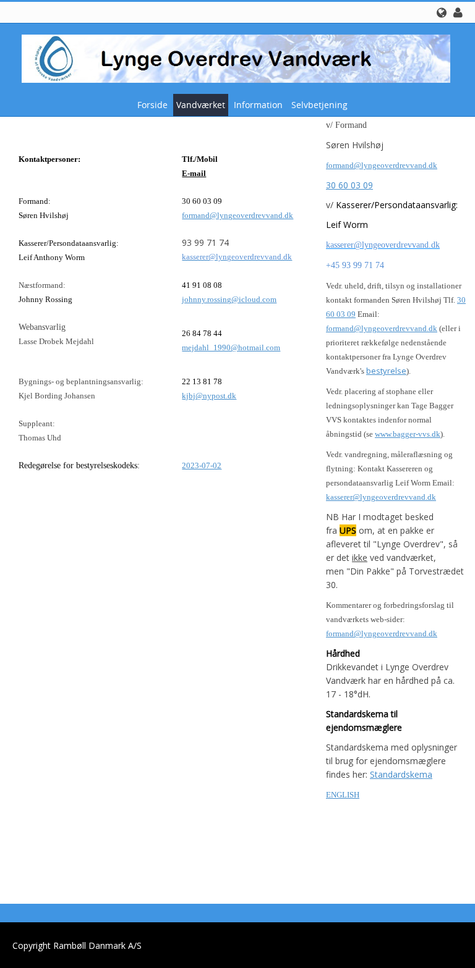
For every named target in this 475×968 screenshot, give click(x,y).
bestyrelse (386, 370)
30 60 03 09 (349, 185)
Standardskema (401, 774)
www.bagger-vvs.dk (407, 434)
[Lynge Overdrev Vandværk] (232, 58)
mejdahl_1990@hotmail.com (231, 347)
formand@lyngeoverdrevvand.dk (237, 215)
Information (258, 105)
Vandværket (200, 105)
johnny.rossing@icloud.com (229, 299)
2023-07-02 (201, 465)
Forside (152, 105)
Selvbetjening (319, 105)
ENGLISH (342, 794)
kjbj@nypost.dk (209, 395)
